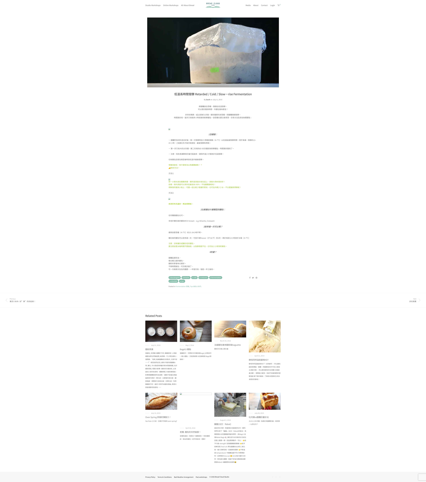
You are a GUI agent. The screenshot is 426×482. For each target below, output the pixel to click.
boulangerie (175, 277)
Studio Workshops (153, 5)
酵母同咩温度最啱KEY (258, 359)
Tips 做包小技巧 (195, 286)
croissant (204, 277)
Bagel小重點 (185, 349)
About (255, 5)
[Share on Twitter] (253, 278)
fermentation (216, 277)
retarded (174, 281)
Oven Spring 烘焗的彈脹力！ (158, 417)
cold (195, 277)
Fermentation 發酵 (182, 286)
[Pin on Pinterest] (257, 278)
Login (272, 5)
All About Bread (187, 5)
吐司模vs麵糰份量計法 (259, 417)
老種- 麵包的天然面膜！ (190, 431)
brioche (186, 277)
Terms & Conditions (165, 477)
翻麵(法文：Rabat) (222, 424)
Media (248, 5)
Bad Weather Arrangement (183, 477)
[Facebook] (272, 477)
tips (182, 281)
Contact (264, 5)
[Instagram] (276, 477)
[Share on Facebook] (249, 278)
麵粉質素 (149, 349)
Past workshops (201, 477)
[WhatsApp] (280, 477)
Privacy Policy (150, 477)
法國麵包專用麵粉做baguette (227, 344)
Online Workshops (170, 5)
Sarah (208, 99)
